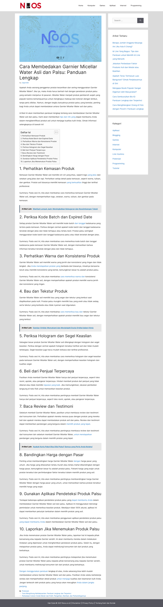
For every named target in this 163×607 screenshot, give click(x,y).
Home (81, 5)
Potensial (25, 591)
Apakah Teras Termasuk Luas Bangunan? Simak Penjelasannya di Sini (127, 80)
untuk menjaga (63, 579)
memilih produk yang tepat (78, 424)
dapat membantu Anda (82, 500)
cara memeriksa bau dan (72, 312)
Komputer (91, 5)
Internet (123, 5)
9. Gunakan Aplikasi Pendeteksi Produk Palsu (39, 159)
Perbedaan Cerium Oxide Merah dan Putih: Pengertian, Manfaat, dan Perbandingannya (54, 596)
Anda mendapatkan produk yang (45, 266)
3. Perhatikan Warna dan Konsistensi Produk (39, 141)
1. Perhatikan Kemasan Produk (33, 136)
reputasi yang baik (52, 385)
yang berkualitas (74, 182)
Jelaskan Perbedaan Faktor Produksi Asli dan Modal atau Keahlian (126, 67)
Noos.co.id (66, 603)
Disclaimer (76, 603)
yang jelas (92, 175)
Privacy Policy (87, 603)
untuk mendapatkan (83, 434)
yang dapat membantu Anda (32, 522)
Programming (136, 5)
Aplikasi (113, 5)
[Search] (140, 20)
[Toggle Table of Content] (55, 132)
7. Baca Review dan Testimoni (33, 153)
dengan (77, 461)
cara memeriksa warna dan (73, 276)
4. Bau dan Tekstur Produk (31, 144)
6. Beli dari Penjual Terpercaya (33, 150)
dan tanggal (80, 223)
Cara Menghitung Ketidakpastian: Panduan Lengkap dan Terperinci (46, 593)
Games (102, 5)
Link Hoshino (118, 154)
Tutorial (116, 168)
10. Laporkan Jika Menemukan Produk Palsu (39, 161)
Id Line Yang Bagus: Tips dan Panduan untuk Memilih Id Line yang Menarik (126, 55)
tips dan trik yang (68, 117)
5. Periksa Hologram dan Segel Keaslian (37, 147)
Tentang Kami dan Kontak (105, 603)
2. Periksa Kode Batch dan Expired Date (37, 138)
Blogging (116, 135)
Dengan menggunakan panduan (33, 571)
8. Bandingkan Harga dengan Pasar (35, 156)
